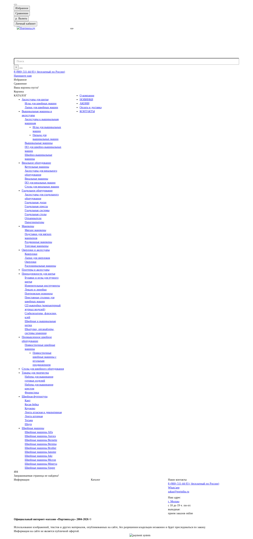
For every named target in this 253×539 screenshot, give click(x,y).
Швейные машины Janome (40, 451)
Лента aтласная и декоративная (43, 412)
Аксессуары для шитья (35, 99)
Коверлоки (31, 253)
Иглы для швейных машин (41, 103)
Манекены (28, 226)
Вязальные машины (36, 178)
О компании (87, 95)
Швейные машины (33, 428)
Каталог (95, 479)
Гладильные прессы (36, 206)
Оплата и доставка (91, 107)
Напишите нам (23, 75)
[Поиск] (21, 68)
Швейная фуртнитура (34, 396)
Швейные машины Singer (40, 467)
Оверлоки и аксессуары (36, 250)
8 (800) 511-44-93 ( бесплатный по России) (39, 71)
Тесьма (29, 420)
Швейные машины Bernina (41, 444)
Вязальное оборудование (36, 162)
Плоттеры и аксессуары (35, 269)
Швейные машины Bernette (41, 440)
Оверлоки (30, 261)
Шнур (28, 424)
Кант (27, 400)
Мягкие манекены (35, 230)
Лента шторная (34, 416)
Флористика (32, 392)
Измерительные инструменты (42, 285)
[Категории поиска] (71, 28)
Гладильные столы (35, 214)
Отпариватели (33, 218)
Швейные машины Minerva (41, 463)
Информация (21, 479)
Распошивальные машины (40, 265)
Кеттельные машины (37, 166)
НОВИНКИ (86, 99)
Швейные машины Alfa (39, 432)
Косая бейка (32, 404)
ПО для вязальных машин (40, 182)
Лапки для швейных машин (41, 107)
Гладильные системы (37, 210)
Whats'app (173, 487)
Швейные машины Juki (38, 455)
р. (21, 18)
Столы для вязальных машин (42, 186)
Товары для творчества (35, 372)
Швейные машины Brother (40, 448)
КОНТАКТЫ (87, 111)
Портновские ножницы (39, 293)
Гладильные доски (35, 202)
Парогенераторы (34, 222)
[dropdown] (15, 4)
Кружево (30, 408)
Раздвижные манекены (38, 242)
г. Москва (173, 501)
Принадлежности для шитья (38, 273)
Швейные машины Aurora (40, 436)
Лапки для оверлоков (37, 257)
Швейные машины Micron (40, 459)
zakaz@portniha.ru (178, 491)
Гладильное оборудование (37, 190)
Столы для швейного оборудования (43, 368)
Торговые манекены (36, 246)
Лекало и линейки (36, 289)
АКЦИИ (84, 103)
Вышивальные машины (39, 143)
